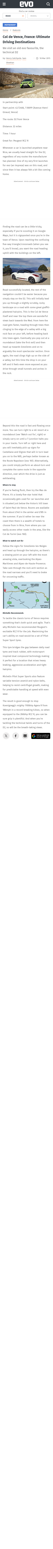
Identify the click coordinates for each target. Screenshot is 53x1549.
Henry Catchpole (13, 58)
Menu (4, 4)
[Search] (48, 4)
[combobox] (4, 16)
